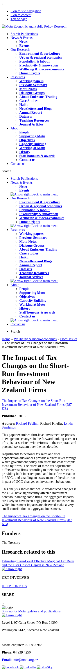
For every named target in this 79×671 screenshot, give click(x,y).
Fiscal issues (68, 339)
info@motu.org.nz (20, 660)
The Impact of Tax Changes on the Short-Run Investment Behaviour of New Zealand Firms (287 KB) (37, 404)
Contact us (18, 164)
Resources (18, 77)
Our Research (20, 49)
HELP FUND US (14, 586)
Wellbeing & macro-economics (35, 339)
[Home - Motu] (34, 26)
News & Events (21, 38)
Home (6, 339)
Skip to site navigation (26, 11)
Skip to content (21, 15)
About (15, 128)
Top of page (19, 19)
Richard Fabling (27, 423)
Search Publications (24, 34)
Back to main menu (44, 194)
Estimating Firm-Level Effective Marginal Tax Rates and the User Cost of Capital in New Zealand (38, 563)
